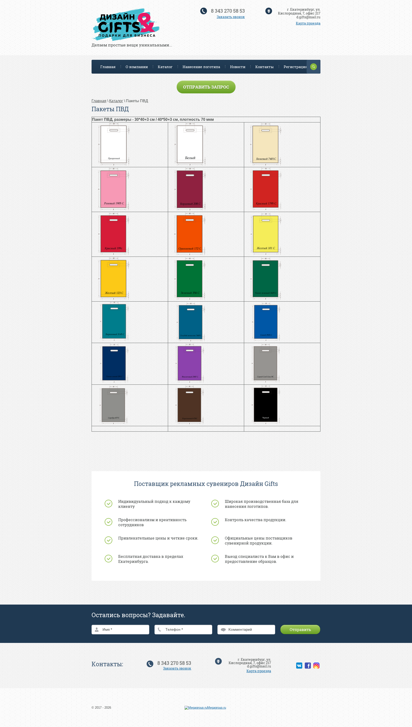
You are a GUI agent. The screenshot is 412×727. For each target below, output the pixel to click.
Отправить (300, 629)
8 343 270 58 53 (228, 11)
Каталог (165, 66)
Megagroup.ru (216, 707)
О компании (137, 66)
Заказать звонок (231, 17)
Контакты (264, 66)
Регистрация (296, 66)
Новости (237, 66)
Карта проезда (308, 23)
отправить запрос (206, 87)
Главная (108, 66)
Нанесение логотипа (201, 66)
